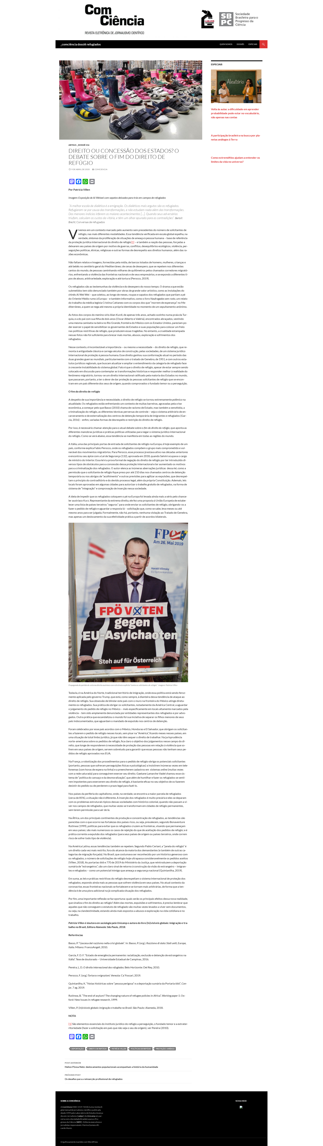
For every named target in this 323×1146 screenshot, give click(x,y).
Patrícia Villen (119, 1049)
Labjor (81, 1116)
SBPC (79, 1122)
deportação (77, 1049)
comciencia (100, 169)
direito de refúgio (98, 1049)
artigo (72, 145)
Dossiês (240, 44)
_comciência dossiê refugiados (81, 44)
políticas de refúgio (141, 1049)
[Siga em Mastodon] (241, 1107)
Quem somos (226, 44)
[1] (132, 242)
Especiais (252, 44)
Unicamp (91, 1116)
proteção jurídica (165, 1049)
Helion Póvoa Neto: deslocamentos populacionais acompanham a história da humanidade (111, 1065)
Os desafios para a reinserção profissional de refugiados (93, 1077)
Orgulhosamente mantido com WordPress (79, 1142)
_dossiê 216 (83, 145)
